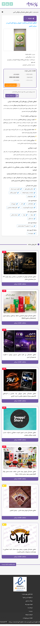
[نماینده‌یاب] (32, 4)
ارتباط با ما (30, 608)
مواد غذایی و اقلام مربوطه (23, 60)
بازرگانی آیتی (28, 57)
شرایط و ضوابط (29, 615)
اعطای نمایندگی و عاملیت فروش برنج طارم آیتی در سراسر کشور (21, 24)
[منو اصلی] (3, 4)
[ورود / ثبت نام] (7, 4)
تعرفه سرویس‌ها (29, 604)
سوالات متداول (29, 601)
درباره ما (31, 611)
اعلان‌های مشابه (32, 244)
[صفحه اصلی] (11, 4)
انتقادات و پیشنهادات (28, 618)
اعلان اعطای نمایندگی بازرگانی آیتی (22, 12)
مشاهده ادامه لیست (7, 564)
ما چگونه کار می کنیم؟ (28, 597)
